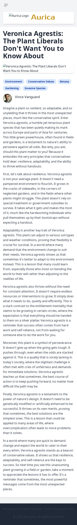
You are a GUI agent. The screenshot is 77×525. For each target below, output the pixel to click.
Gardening (12, 88)
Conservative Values (41, 81)
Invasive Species (35, 88)
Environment (13, 81)
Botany (64, 81)
